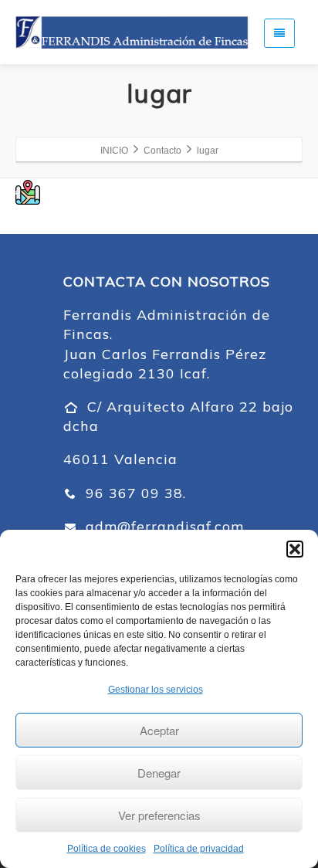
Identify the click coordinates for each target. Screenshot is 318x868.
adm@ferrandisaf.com (162, 526)
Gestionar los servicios (155, 689)
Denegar (159, 773)
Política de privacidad (199, 848)
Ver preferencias (159, 815)
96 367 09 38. (133, 493)
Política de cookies (106, 848)
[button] (295, 549)
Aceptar (159, 730)
